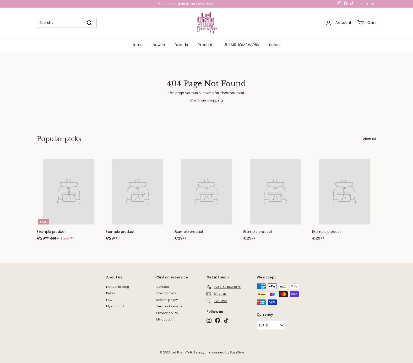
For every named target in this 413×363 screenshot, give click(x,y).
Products (206, 45)
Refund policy (167, 300)
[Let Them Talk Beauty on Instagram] (209, 320)
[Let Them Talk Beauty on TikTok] (226, 320)
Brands (181, 45)
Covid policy (166, 293)
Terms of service (169, 306)
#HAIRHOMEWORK (242, 45)
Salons (275, 45)
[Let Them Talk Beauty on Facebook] (217, 320)
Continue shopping (206, 100)
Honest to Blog (117, 286)
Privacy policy (167, 313)
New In (158, 45)
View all (369, 139)
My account (115, 306)
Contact (162, 286)
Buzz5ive (237, 352)
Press (110, 293)
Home (137, 45)
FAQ (109, 300)
